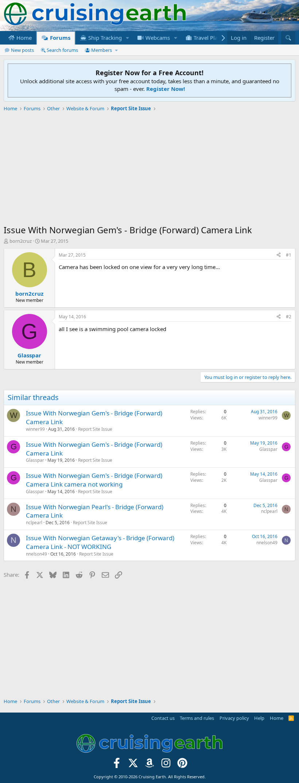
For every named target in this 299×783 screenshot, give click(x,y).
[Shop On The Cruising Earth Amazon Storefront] (149, 765)
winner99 (35, 429)
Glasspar (35, 460)
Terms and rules (197, 718)
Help (259, 718)
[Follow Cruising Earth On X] (133, 765)
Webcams (157, 37)
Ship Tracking (104, 37)
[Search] (288, 38)
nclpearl (34, 522)
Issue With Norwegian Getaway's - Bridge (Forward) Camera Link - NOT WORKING (100, 542)
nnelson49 (36, 554)
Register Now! (165, 88)
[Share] (278, 255)
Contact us (163, 718)
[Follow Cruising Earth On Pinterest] (182, 765)
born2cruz (20, 241)
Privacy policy (234, 718)
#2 (288, 317)
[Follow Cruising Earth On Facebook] (117, 765)
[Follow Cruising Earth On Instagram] (166, 765)
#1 (288, 255)
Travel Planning (212, 37)
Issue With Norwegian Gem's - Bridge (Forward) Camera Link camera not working (94, 479)
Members (101, 50)
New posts (22, 50)
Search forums (62, 50)
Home (23, 37)
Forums (59, 37)
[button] (128, 38)
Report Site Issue (95, 429)
